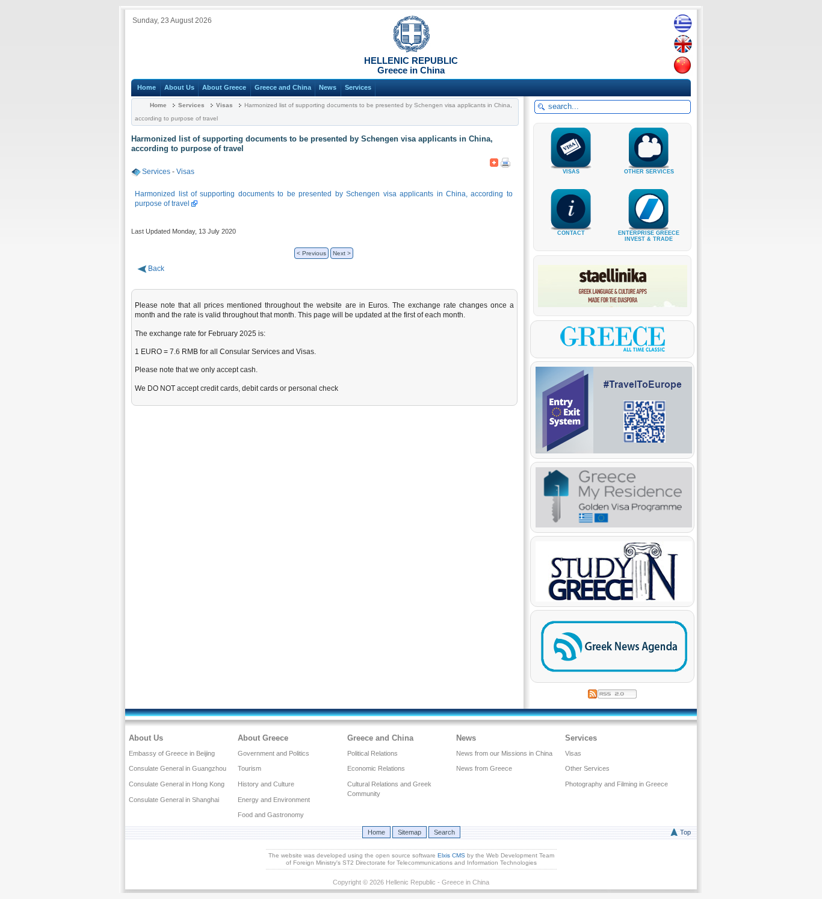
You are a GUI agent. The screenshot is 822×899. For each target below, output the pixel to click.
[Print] (505, 160)
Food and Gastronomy (271, 814)
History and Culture (266, 784)
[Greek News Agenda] (614, 675)
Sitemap (409, 832)
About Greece (224, 87)
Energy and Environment (274, 799)
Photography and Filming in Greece (616, 784)
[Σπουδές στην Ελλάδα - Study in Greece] (614, 599)
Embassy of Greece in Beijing (172, 753)
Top (685, 832)
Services (358, 87)
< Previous (311, 253)
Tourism (249, 768)
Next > (342, 253)
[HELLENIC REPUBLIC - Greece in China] (411, 50)
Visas (224, 105)
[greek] (682, 23)
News (327, 87)
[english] (682, 44)
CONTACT (571, 233)
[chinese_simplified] (682, 65)
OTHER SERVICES (649, 172)
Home (146, 87)
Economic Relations (376, 768)
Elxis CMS (451, 855)
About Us (179, 87)
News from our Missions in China (504, 753)
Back (156, 268)
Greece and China (283, 87)
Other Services (587, 768)
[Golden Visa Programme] (614, 525)
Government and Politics (273, 753)
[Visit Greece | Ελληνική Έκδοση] (612, 350)
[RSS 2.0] (612, 692)
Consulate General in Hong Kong (176, 784)
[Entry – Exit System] (614, 451)
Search (444, 832)
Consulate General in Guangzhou (177, 768)
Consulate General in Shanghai (174, 799)
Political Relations (372, 753)
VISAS (571, 172)
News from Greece (484, 768)
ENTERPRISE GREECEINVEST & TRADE (648, 236)
